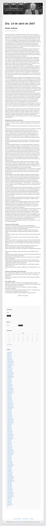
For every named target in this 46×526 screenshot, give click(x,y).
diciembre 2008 (10, 476)
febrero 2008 (10, 489)
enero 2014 (10, 402)
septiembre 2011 (11, 438)
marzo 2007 (10, 503)
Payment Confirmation (17, 518)
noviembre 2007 (11, 493)
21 (32, 339)
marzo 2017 (10, 358)
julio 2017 (9, 353)
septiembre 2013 (11, 407)
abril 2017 (9, 357)
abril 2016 (9, 367)
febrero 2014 (10, 400)
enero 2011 (10, 448)
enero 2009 (10, 475)
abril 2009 (9, 471)
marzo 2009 (10, 472)
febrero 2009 (10, 474)
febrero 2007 (10, 504)
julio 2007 (9, 498)
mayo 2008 (10, 485)
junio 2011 (9, 442)
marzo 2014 (10, 399)
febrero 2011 (10, 447)
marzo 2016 (10, 368)
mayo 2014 (10, 397)
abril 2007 (9, 502)
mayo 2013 (10, 412)
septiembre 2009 (11, 465)
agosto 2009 (10, 466)
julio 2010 (9, 456)
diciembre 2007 (10, 492)
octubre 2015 (10, 375)
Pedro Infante (11, 28)
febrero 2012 (10, 431)
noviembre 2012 (11, 420)
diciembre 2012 (10, 418)
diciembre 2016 (10, 361)
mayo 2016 (10, 366)
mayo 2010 (10, 458)
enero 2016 (10, 371)
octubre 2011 (10, 436)
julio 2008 (9, 483)
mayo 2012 (10, 427)
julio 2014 (9, 394)
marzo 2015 (10, 384)
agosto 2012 (10, 424)
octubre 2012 (10, 421)
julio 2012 (9, 425)
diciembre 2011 (10, 434)
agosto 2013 (10, 408)
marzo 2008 (10, 488)
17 (13, 339)
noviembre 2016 (11, 362)
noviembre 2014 (11, 389)
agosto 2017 (10, 352)
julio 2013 (9, 409)
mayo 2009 (10, 470)
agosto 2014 (10, 393)
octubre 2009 (10, 463)
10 (13, 338)
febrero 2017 (10, 359)
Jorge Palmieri (14, 30)
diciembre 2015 (10, 372)
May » (11, 344)
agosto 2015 (10, 377)
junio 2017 (10, 354)
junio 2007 (10, 499)
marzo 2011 (10, 445)
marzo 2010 (10, 461)
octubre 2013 (10, 406)
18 (18, 339)
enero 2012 (10, 433)
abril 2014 (9, 398)
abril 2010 (9, 460)
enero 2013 (10, 417)
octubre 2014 (10, 390)
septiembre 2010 (11, 453)
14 (32, 338)
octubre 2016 (10, 363)
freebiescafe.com (37, 521)
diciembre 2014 (10, 388)
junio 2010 (10, 457)
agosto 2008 (10, 481)
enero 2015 (10, 386)
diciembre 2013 (10, 403)
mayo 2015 (10, 381)
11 (18, 338)
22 (36, 339)
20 (27, 339)
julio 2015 (9, 379)
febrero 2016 (10, 370)
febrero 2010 (10, 462)
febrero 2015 (10, 385)
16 (9, 339)
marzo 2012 (10, 430)
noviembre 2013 (11, 404)
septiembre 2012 (11, 422)
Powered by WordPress (18, 521)
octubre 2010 (10, 452)
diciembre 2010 (10, 449)
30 (9, 342)
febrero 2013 (10, 416)
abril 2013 (9, 413)
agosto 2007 (10, 497)
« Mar (8, 344)
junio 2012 (10, 426)
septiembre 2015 (11, 376)
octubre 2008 (10, 479)
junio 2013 (10, 411)
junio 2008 (10, 484)
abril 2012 (9, 429)
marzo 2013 (10, 415)
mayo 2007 (10, 501)
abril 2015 (9, 382)
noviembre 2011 (11, 435)
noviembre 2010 (11, 451)
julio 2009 (9, 467)
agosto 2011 (10, 439)
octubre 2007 (10, 494)
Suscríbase (31, 518)
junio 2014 (10, 395)
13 (27, 338)
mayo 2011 (10, 443)
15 (36, 338)
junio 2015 (10, 380)
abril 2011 (9, 444)
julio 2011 (9, 440)
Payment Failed (25, 518)
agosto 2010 (10, 454)
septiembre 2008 (11, 480)
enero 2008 (10, 490)
